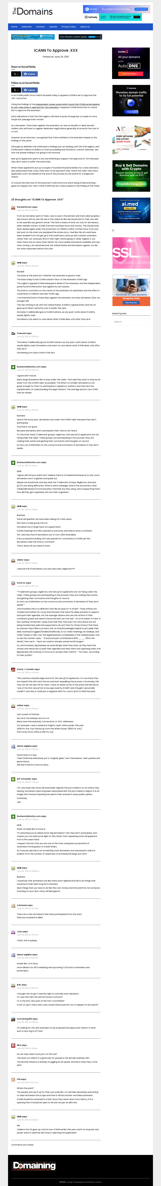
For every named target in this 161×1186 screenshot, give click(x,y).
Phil (19, 1079)
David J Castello (25, 669)
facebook (31, 74)
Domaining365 (24, 1018)
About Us (85, 26)
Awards (53, 26)
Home (14, 26)
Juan (19, 931)
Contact (40, 26)
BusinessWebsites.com (29, 366)
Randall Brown (24, 207)
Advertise (27, 26)
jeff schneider (24, 778)
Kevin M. (21, 582)
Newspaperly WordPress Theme (87, 1182)
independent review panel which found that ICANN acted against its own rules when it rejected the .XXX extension (55, 106)
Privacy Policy (69, 26)
